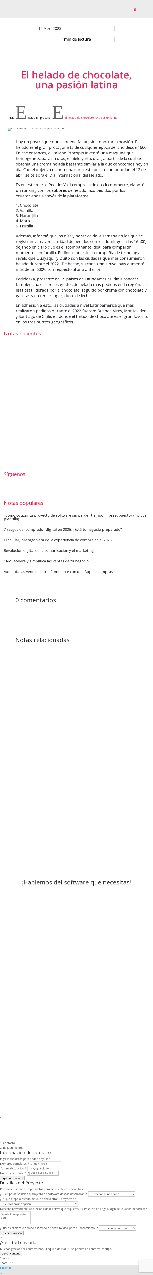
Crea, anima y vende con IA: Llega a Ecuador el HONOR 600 (38, 374)
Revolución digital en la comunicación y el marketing (49, 550)
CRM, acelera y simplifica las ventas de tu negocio (46, 561)
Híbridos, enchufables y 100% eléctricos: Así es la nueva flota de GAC (38, 434)
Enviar (85, 1052)
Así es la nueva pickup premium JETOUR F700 (40, 345)
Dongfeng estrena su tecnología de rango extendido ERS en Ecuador (37, 404)
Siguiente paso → (12, 1178)
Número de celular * (13, 1173)
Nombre (21, 1004)
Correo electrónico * (13, 1168)
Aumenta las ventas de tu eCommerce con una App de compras (58, 571)
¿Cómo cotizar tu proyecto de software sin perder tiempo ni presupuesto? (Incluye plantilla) (75, 517)
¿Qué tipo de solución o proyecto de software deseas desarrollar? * (43, 1194)
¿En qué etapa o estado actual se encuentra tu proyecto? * (38, 1199)
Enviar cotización (12, 1233)
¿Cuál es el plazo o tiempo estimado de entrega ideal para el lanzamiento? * (49, 1228)
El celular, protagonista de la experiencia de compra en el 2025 (58, 540)
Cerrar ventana (11, 1253)
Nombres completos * (14, 1163)
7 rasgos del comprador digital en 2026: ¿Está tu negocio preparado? (63, 529)
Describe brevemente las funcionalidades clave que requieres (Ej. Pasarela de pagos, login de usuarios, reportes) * (73, 1209)
